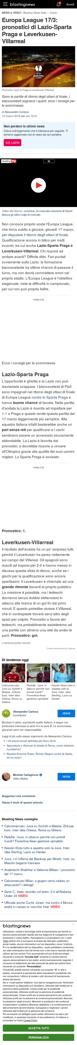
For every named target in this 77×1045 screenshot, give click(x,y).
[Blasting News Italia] (22, 4)
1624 (5, 940)
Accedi (70, 4)
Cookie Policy (30, 1020)
